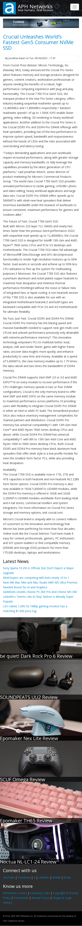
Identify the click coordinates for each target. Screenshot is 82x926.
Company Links (40, 893)
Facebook (24, 877)
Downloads (21, 898)
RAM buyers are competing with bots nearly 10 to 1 (36, 578)
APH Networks (35, 6)
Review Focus (40, 898)
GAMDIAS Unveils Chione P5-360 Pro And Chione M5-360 (40, 592)
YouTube (9, 877)
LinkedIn (43, 877)
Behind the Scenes (15, 893)
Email (67, 877)
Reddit (56, 877)
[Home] (9, 8)
